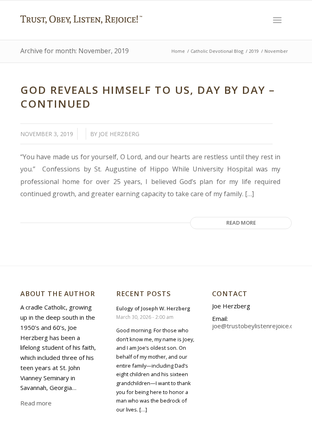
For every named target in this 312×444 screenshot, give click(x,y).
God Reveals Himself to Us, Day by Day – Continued (147, 96)
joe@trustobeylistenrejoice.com (257, 326)
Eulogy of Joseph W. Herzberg (153, 308)
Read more (241, 222)
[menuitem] (277, 20)
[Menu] (277, 20)
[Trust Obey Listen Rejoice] (81, 35)
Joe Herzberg (119, 134)
